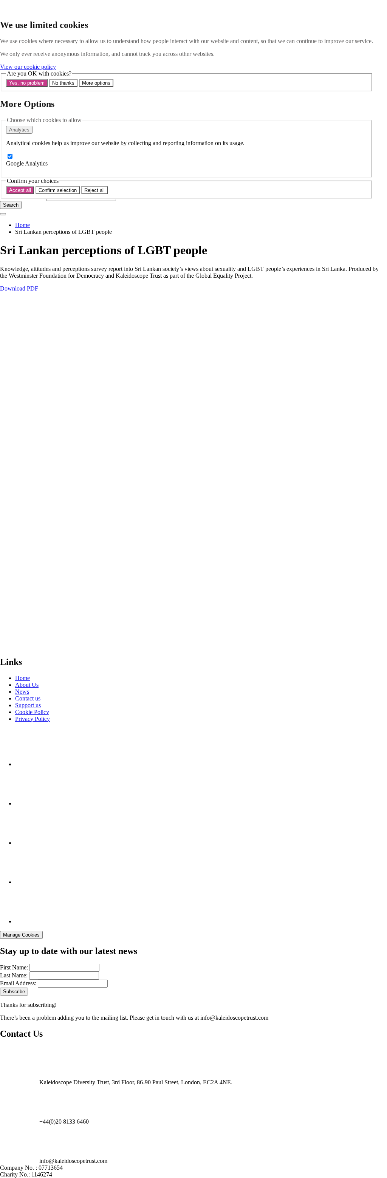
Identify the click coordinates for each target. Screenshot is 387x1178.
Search (11, 205)
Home (22, 225)
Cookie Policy (32, 712)
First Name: (14, 967)
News (22, 691)
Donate (8, 646)
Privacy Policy (32, 719)
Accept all (20, 190)
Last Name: (14, 975)
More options (96, 83)
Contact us (27, 698)
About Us (27, 685)
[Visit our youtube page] (34, 842)
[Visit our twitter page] (34, 882)
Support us (28, 705)
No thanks (63, 83)
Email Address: (18, 983)
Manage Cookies (21, 935)
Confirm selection (58, 190)
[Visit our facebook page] (34, 764)
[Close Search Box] (3, 214)
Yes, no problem (27, 83)
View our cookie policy (28, 66)
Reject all (94, 190)
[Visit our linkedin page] (34, 921)
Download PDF (19, 288)
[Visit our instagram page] (34, 803)
